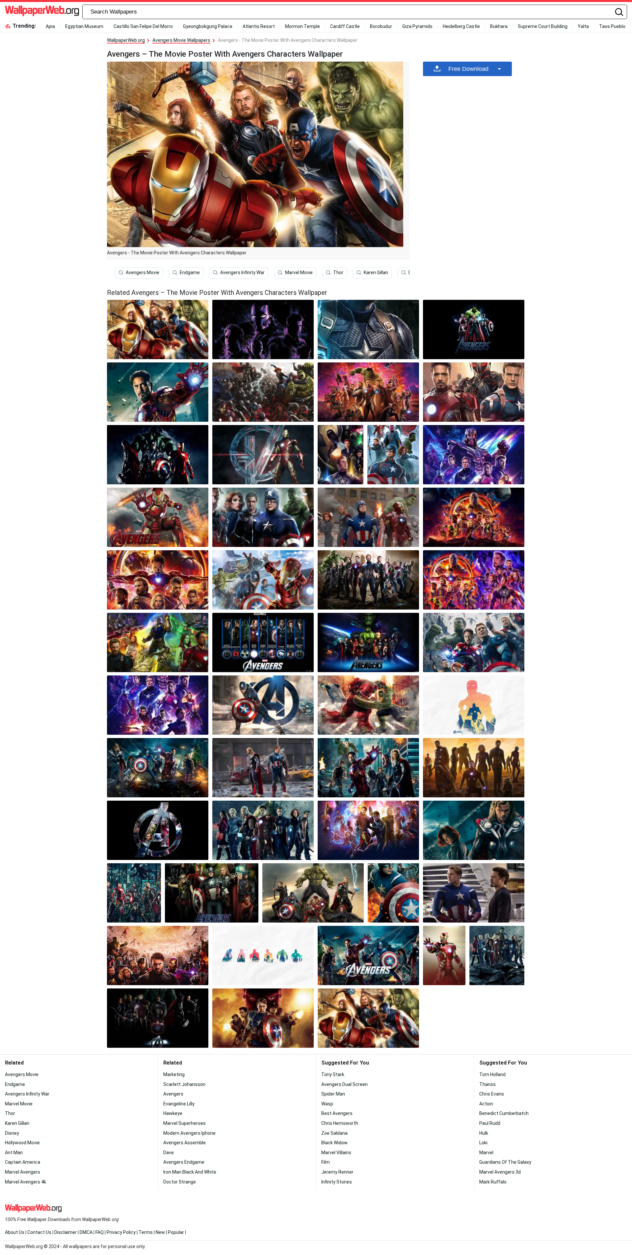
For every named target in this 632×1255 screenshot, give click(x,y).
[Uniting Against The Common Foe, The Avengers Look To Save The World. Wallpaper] (263, 329)
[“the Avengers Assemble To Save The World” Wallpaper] (157, 830)
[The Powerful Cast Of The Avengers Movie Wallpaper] (157, 1018)
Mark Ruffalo (493, 1181)
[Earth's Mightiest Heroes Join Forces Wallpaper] (263, 705)
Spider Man (333, 1094)
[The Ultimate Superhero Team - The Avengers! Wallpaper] (473, 580)
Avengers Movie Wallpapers (181, 40)
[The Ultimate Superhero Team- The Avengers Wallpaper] (368, 705)
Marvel (486, 1152)
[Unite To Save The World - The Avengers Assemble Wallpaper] (263, 767)
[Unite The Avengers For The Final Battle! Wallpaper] (368, 329)
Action (486, 1103)
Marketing (174, 1074)
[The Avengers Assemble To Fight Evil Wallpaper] (368, 767)
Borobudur (381, 26)
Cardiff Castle (345, 26)
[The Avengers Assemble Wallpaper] (313, 893)
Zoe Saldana (334, 1133)
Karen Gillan (376, 272)
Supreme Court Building (542, 26)
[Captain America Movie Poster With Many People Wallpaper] (263, 1018)
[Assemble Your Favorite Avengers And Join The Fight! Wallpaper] (157, 454)
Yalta (583, 26)
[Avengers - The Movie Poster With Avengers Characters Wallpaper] (368, 1018)
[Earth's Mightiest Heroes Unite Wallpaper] (263, 454)
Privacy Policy (121, 1232)
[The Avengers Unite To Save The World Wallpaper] (157, 392)
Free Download (468, 69)
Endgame (190, 272)
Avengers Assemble (184, 1142)
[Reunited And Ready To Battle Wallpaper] (496, 955)
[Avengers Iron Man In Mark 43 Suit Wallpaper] (444, 955)
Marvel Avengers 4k (25, 1181)
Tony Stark (332, 1074)
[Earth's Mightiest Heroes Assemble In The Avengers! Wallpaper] (473, 893)
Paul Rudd (489, 1123)
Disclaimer (65, 1232)
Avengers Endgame (183, 1162)
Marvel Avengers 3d (500, 1172)
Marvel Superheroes (184, 1123)
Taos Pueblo (612, 26)
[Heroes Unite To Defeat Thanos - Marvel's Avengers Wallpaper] (393, 454)
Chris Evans (491, 1094)
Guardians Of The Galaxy (505, 1162)
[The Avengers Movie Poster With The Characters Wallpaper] (368, 642)
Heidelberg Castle (461, 26)
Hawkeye (172, 1113)
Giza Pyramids (417, 26)
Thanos (487, 1084)
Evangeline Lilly (179, 1103)
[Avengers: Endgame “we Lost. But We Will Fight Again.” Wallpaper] (263, 955)
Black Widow (334, 1142)
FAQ (99, 1232)
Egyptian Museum (84, 26)
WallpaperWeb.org (126, 40)
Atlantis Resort (259, 26)
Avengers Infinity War (242, 272)
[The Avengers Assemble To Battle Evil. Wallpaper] (340, 454)
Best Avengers (337, 1113)
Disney (12, 1133)
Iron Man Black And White (189, 1172)
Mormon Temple (302, 26)
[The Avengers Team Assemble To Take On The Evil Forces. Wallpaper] (157, 767)
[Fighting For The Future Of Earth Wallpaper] (473, 392)
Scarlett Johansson (184, 1084)
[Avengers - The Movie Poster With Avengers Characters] (157, 329)
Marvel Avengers (22, 1172)
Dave (168, 1152)
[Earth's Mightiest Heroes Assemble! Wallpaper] (473, 767)
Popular (176, 1232)
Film (325, 1162)
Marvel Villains (336, 1152)
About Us (14, 1232)
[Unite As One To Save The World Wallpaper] (473, 329)
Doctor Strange (179, 1181)
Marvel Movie (299, 272)
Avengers (173, 1094)
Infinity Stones (336, 1181)
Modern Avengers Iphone (189, 1133)
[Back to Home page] (42, 12)
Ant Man (14, 1152)
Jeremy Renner (337, 1172)
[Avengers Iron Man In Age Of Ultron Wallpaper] (157, 517)
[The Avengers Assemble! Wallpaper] (368, 955)
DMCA (86, 1232)
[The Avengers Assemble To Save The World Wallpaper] (211, 893)
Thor (338, 272)
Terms (146, 1232)
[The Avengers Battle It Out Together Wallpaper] (157, 955)
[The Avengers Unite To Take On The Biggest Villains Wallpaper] (393, 893)
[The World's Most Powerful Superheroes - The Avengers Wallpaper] (473, 830)
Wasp (327, 1103)
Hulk (483, 1133)
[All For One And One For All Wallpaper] (473, 517)
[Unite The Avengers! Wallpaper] (263, 517)
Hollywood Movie (22, 1142)
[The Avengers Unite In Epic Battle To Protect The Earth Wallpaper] (368, 392)
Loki (483, 1142)
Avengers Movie (142, 272)
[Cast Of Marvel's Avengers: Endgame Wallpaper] (473, 454)
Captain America (22, 1162)
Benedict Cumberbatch (504, 1113)
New (160, 1232)
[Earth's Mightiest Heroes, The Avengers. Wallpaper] (263, 580)
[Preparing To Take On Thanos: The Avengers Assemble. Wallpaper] (134, 893)
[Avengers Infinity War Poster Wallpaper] (368, 830)
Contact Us (39, 1232)
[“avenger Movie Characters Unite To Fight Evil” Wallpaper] (368, 517)
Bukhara (499, 26)
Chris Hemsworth (339, 1123)
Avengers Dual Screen (344, 1084)
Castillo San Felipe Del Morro (143, 26)
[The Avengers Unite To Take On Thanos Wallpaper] (368, 580)
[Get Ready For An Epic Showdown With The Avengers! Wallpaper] (157, 705)
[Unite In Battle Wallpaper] (263, 642)
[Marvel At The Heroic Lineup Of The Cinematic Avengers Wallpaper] (473, 705)
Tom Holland (492, 1074)
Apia (50, 26)
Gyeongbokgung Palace (207, 26)
